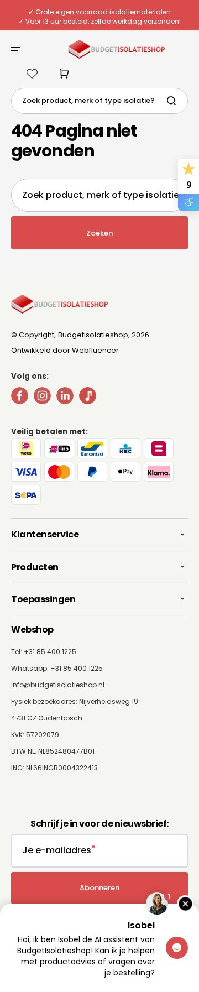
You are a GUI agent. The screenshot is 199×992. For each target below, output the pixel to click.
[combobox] (99, 101)
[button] (15, 49)
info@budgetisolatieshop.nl (57, 685)
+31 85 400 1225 (76, 668)
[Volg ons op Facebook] (19, 398)
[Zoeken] (173, 100)
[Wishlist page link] (32, 73)
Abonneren (99, 888)
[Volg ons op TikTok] (87, 398)
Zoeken (99, 233)
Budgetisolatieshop (93, 335)
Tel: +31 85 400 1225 (43, 651)
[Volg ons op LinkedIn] (65, 398)
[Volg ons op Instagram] (42, 398)
